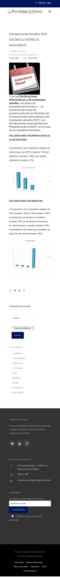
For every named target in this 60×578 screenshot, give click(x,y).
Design (16, 383)
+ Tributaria (18, 368)
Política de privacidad (34, 562)
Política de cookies (20, 567)
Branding (17, 378)
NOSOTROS (33, 58)
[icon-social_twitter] (12, 444)
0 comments (14, 58)
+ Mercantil (17, 363)
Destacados (18, 388)
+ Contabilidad (19, 358)
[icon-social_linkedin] (19, 444)
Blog (14, 373)
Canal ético (35, 567)
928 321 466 (45, 3)
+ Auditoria (17, 353)
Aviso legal (19, 562)
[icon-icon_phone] (37, 3)
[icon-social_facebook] (27, 444)
